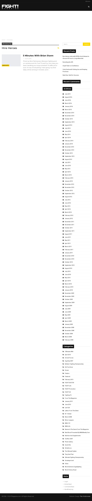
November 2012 (69, 187)
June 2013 (68, 165)
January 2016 (69, 106)
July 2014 (67, 128)
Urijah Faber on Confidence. (71, 65)
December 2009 (69, 293)
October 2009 (69, 299)
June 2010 (68, 274)
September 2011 (69, 231)
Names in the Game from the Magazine (77, 429)
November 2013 (69, 150)
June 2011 (68, 237)
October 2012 (69, 190)
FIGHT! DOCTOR (69, 382)
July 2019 (67, 94)
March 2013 (68, 175)
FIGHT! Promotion (70, 389)
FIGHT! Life (68, 386)
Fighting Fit (68, 395)
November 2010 (69, 259)
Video (66, 463)
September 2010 (69, 265)
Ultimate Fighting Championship (74, 457)
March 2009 (68, 321)
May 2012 (67, 206)
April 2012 (68, 209)
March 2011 (68, 246)
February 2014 (69, 140)
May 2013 (67, 168)
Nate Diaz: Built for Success (71, 75)
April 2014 (68, 137)
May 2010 (67, 277)
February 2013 (69, 178)
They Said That (69, 454)
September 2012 (69, 193)
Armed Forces (69, 358)
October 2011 (69, 228)
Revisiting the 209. (68, 62)
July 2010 (67, 271)
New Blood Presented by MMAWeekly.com (77, 432)
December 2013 (69, 147)
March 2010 (68, 284)
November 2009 (69, 296)
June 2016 (68, 100)
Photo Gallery (69, 442)
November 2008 (69, 330)
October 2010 (69, 262)
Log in (66, 481)
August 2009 (68, 305)
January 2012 (69, 218)
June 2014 (68, 131)
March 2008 (68, 336)
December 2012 (69, 184)
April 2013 (68, 172)
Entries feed (67, 484)
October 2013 (69, 153)
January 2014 (69, 144)
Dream (67, 370)
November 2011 (69, 224)
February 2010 (69, 287)
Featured (67, 376)
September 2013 (69, 156)
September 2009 (69, 302)
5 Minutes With (69, 351)
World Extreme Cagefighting (73, 466)
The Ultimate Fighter (71, 451)
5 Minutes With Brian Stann (38, 55)
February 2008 (69, 340)
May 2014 (67, 134)
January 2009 (69, 324)
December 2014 (69, 112)
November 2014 (69, 115)
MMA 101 (67, 423)
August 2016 (68, 97)
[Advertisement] (46, 24)
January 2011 (69, 252)
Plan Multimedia (85, 496)
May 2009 (67, 315)
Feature (67, 373)
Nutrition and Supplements (73, 435)
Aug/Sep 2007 (69, 361)
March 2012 (68, 212)
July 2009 (67, 308)
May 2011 (67, 240)
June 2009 (68, 312)
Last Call (67, 407)
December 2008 (69, 327)
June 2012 (68, 203)
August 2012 (68, 196)
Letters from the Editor (72, 410)
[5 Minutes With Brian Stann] (11, 60)
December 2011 (69, 221)
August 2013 (68, 159)
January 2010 (69, 290)
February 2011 (69, 249)
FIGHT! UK (68, 392)
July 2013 (67, 162)
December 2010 (69, 256)
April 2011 (68, 243)
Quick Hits (5, 65)
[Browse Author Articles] (24, 58)
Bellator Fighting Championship (74, 364)
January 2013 (69, 181)
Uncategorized (69, 460)
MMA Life (67, 426)
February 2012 (69, 215)
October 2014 (69, 119)
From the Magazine (71, 398)
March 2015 (68, 109)
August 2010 (68, 268)
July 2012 (67, 200)
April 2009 (68, 318)
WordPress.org (68, 489)
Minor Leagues (69, 420)
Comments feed (69, 486)
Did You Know (69, 367)
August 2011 (68, 234)
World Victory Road (70, 470)
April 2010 (68, 280)
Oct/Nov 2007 (69, 438)
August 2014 (68, 125)
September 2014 (69, 122)
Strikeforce (68, 448)
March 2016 (68, 103)
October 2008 (69, 333)
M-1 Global (68, 414)
